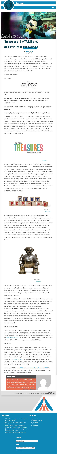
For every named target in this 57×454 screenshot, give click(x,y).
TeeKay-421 (36, 422)
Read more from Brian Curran (29, 389)
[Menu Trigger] (52, 7)
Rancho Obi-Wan (37, 420)
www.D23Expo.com (12, 337)
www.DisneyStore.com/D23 (39, 368)
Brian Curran (29, 51)
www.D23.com (18, 359)
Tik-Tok (18, 393)
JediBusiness (36, 419)
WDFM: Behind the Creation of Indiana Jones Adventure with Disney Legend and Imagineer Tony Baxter (16, 428)
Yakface (35, 424)
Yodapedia (35, 425)
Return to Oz (41, 393)
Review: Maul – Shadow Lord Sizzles (15, 425)
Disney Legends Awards (25, 393)
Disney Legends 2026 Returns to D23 (15, 432)
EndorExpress (20, 3)
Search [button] (33, 448)
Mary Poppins (34, 393)
